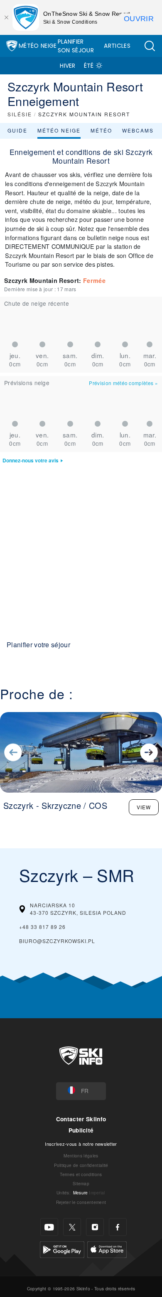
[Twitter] (72, 1227)
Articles (117, 46)
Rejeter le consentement (81, 1202)
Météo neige (59, 130)
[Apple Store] (107, 1248)
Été (89, 65)
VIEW (144, 807)
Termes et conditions (81, 1174)
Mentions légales (81, 1155)
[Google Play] (62, 1248)
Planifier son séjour (76, 45)
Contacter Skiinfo (81, 1119)
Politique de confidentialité (81, 1165)
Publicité (81, 1130)
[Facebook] (118, 1227)
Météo (101, 130)
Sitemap (81, 1183)
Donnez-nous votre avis (30, 460)
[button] (149, 45)
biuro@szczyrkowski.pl (57, 940)
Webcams (138, 130)
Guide (17, 130)
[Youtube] (49, 1227)
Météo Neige (38, 46)
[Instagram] (95, 1227)
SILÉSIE (19, 114)
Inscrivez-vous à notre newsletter (81, 1143)
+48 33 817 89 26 (42, 926)
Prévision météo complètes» (123, 382)
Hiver (68, 65)
